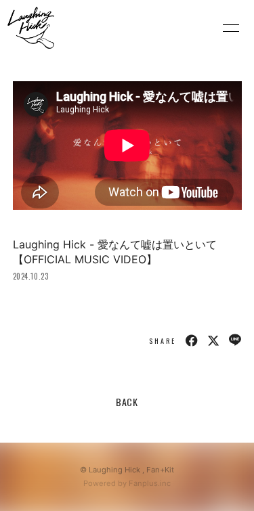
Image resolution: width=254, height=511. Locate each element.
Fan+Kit (160, 469)
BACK (127, 402)
